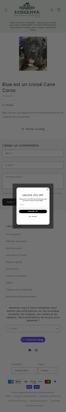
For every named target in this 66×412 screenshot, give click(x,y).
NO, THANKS (33, 216)
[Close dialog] (48, 189)
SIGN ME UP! (33, 211)
